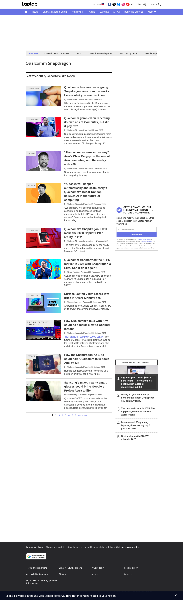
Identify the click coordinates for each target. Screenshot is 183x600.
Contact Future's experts (70, 567)
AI (28, 261)
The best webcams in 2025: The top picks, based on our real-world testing (138, 411)
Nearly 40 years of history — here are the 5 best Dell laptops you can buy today (138, 397)
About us (63, 574)
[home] (26, 12)
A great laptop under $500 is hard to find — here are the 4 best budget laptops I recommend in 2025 (136, 382)
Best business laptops (101, 53)
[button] (155, 4)
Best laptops (151, 53)
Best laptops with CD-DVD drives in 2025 (135, 438)
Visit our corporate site (127, 547)
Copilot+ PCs (33, 88)
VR (28, 384)
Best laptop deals (128, 53)
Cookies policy (131, 567)
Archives (82, 415)
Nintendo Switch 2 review (56, 53)
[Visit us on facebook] (109, 4)
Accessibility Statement (37, 574)
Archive (95, 574)
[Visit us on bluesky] (118, 4)
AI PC (79, 53)
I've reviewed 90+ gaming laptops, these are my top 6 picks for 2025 (135, 425)
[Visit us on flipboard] (128, 4)
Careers (128, 574)
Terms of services (144, 239)
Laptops (31, 153)
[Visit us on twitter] (114, 4)
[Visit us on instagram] (123, 4)
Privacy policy (98, 567)
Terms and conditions (36, 567)
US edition (68, 595)
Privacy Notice (147, 241)
